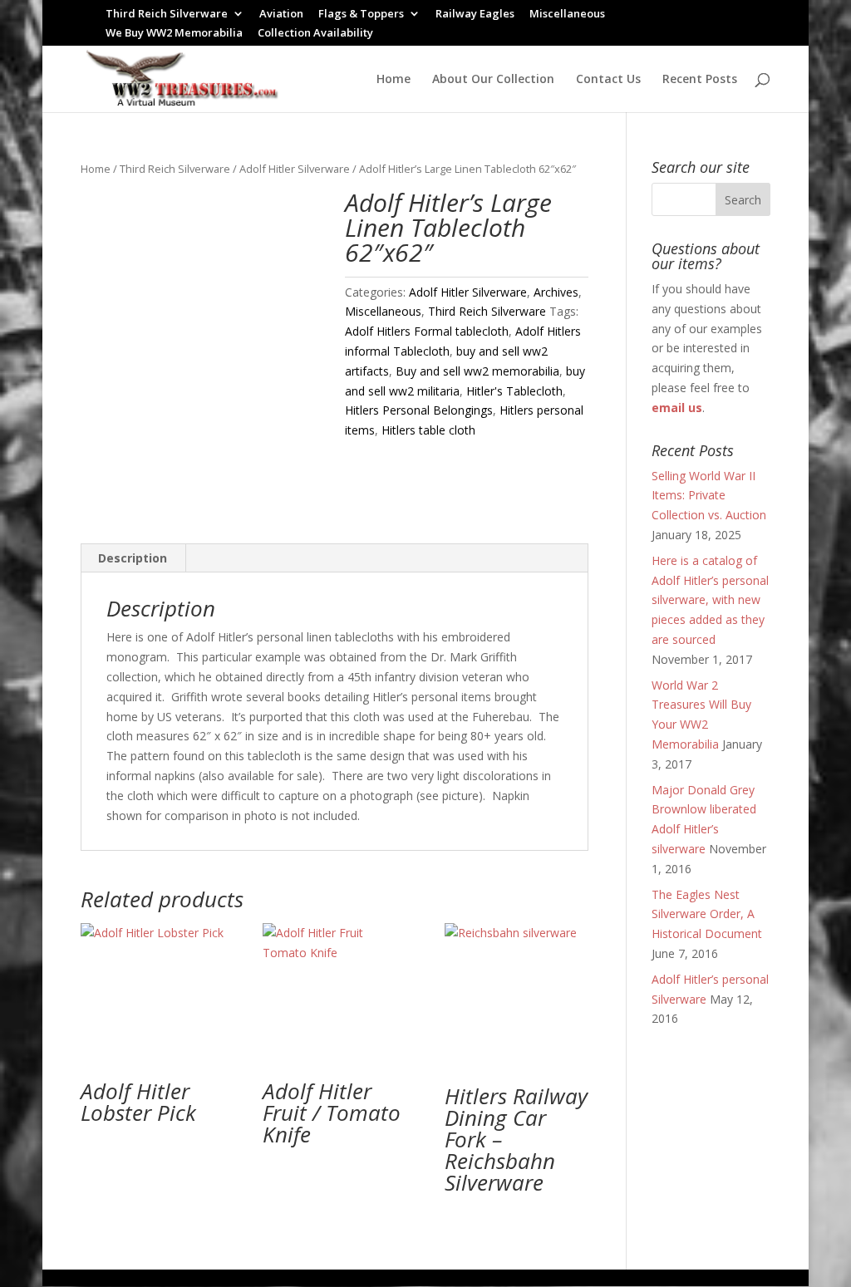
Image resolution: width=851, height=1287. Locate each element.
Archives (556, 292)
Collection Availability (315, 33)
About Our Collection (493, 79)
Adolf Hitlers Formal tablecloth (427, 331)
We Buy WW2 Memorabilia (174, 33)
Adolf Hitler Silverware (294, 168)
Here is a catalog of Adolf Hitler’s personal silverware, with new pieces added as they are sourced (710, 600)
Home (393, 79)
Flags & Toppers (361, 14)
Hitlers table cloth (428, 430)
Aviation (281, 14)
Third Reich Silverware (167, 14)
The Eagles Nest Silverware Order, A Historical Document (707, 914)
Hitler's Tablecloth (514, 391)
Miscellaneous (567, 14)
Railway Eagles (474, 14)
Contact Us (608, 79)
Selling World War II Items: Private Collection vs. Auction (709, 495)
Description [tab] (132, 558)
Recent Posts (699, 79)
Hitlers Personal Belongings (419, 410)
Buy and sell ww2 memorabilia (477, 371)
